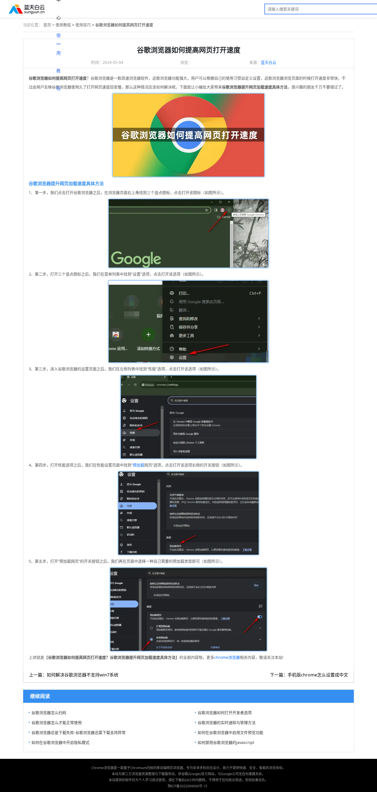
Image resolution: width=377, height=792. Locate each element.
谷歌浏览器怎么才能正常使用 (56, 722)
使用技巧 (83, 24)
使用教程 (58, 38)
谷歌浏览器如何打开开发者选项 (225, 712)
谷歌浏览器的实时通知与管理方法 (227, 722)
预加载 (138, 465)
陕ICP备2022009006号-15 (187, 786)
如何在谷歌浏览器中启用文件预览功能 (230, 732)
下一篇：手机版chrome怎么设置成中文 (309, 675)
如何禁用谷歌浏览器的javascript (226, 742)
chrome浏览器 (227, 657)
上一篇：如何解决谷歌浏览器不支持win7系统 (73, 675)
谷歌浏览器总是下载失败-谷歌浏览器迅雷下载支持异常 (78, 732)
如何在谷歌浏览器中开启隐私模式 (60, 742)
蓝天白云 (268, 62)
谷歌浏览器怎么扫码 (48, 712)
